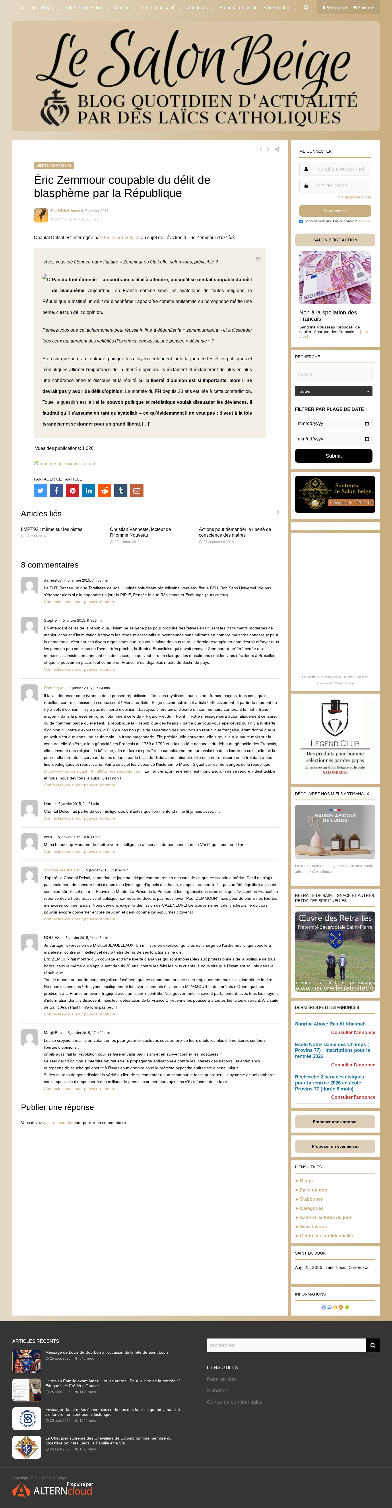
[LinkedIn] (88, 490)
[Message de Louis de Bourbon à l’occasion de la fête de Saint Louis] (26, 1371)
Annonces (197, 7)
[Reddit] (104, 490)
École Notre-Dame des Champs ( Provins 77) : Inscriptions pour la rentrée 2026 (332, 1050)
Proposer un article (238, 7)
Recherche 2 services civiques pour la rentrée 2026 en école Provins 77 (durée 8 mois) (329, 1083)
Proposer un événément (335, 1146)
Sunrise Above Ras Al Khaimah (330, 1024)
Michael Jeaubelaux (62, 870)
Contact (123, 7)
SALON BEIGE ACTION (335, 240)
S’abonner (311, 1199)
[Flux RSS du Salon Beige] (341, 1308)
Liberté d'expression (54, 165)
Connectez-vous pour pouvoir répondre (79, 601)
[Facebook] (56, 490)
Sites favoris (313, 1226)
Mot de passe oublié (354, 197)
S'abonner (218, 1390)
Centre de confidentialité (326, 1235)
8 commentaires (64, 219)
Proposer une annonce (335, 1121)
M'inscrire (364, 221)
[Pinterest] (72, 490)
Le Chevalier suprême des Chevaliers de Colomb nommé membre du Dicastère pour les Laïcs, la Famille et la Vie (108, 1440)
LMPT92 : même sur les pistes (51, 529)
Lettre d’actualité (159, 7)
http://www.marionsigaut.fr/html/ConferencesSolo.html (92, 771)
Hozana (349, 683)
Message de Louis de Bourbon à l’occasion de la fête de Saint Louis (106, 1352)
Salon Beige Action (83, 7)
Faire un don (313, 1190)
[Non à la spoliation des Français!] (335, 302)
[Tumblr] (120, 490)
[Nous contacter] (329, 1308)
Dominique (53, 688)
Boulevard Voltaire (121, 237)
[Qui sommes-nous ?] (323, 1308)
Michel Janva (69, 211)
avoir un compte (57, 1122)
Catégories (312, 1208)
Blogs (47, 7)
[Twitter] (40, 490)
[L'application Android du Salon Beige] (346, 1308)
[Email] (136, 490)
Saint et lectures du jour (326, 1217)
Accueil (27, 7)
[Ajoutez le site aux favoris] (335, 1308)
